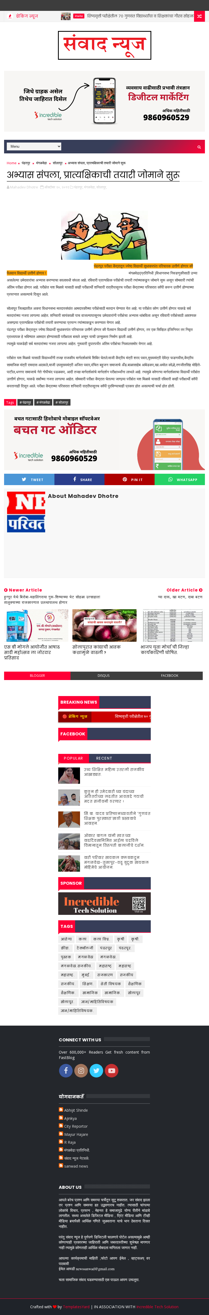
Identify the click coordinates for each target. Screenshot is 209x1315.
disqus (103, 675)
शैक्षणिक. (68, 993)
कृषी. (135, 939)
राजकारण (105, 975)
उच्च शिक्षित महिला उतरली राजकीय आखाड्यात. (114, 772)
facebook (169, 675)
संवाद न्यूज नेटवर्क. (76, 1158)
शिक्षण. (88, 984)
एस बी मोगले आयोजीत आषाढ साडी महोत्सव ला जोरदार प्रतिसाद (32, 652)
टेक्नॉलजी (85, 948)
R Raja (70, 1142)
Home (12, 162)
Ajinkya (70, 1118)
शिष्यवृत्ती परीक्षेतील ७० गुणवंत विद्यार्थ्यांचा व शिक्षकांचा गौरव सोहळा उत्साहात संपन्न (136, 16)
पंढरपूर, (78, 187)
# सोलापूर (62, 402)
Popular (73, 758)
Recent (104, 758)
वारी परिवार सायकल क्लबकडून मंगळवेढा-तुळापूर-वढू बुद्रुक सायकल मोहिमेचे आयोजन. (116, 862)
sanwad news (76, 1166)
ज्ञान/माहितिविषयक (97, 1002)
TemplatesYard (76, 1306)
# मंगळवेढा (43, 402)
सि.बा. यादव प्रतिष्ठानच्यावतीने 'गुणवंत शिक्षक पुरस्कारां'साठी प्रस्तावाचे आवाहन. (117, 818)
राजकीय (127, 975)
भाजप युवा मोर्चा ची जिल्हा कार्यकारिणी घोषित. (165, 649)
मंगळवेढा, (90, 187)
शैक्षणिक (135, 984)
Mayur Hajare (76, 1134)
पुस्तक (66, 957)
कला (83, 939)
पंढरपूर (26, 162)
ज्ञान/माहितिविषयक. (77, 1011)
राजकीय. (68, 984)
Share (86, 480)
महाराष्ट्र (125, 966)
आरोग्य (66, 939)
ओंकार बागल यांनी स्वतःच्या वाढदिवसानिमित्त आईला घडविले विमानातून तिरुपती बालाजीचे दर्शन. (114, 840)
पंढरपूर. (125, 948)
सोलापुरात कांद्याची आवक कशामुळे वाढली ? (96, 649)
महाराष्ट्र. (68, 975)
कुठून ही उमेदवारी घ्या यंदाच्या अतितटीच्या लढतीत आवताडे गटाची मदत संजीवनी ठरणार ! (114, 796)
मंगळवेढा (61, 16)
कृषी (120, 939)
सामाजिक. (113, 993)
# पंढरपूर (25, 402)
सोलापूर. (68, 1002)
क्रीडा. (65, 948)
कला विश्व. (101, 939)
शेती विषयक (111, 984)
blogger (37, 675)
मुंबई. (86, 975)
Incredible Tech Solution (157, 1306)
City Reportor (76, 1126)
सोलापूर (58, 162)
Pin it (137, 480)
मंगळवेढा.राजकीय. (77, 966)
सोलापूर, (101, 187)
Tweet (37, 480)
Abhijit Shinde (76, 1110)
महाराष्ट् (105, 966)
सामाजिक (90, 993)
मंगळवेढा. (108, 957)
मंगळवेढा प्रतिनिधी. (77, 1150)
